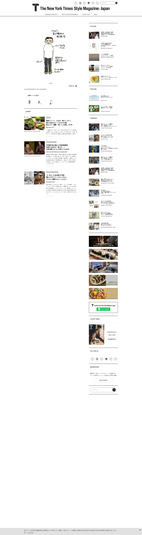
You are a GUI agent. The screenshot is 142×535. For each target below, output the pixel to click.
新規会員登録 (103, 380)
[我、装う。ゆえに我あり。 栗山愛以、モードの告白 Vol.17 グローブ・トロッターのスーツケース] (50, 95)
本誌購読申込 (112, 339)
